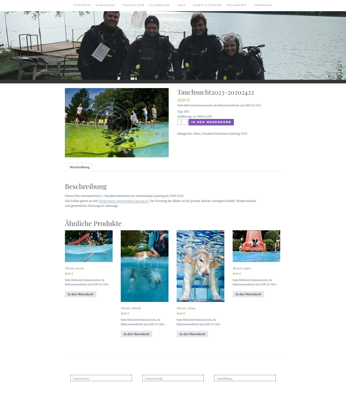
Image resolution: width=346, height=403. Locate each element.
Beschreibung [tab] (80, 167)
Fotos (197, 133)
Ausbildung (106, 5)
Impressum (263, 5)
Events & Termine (207, 5)
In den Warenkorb (211, 122)
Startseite (82, 5)
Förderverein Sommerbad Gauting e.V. (124, 201)
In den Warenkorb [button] (81, 294)
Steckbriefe (236, 5)
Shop (181, 5)
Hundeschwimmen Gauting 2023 (224, 133)
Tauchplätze (134, 5)
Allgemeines (159, 5)
